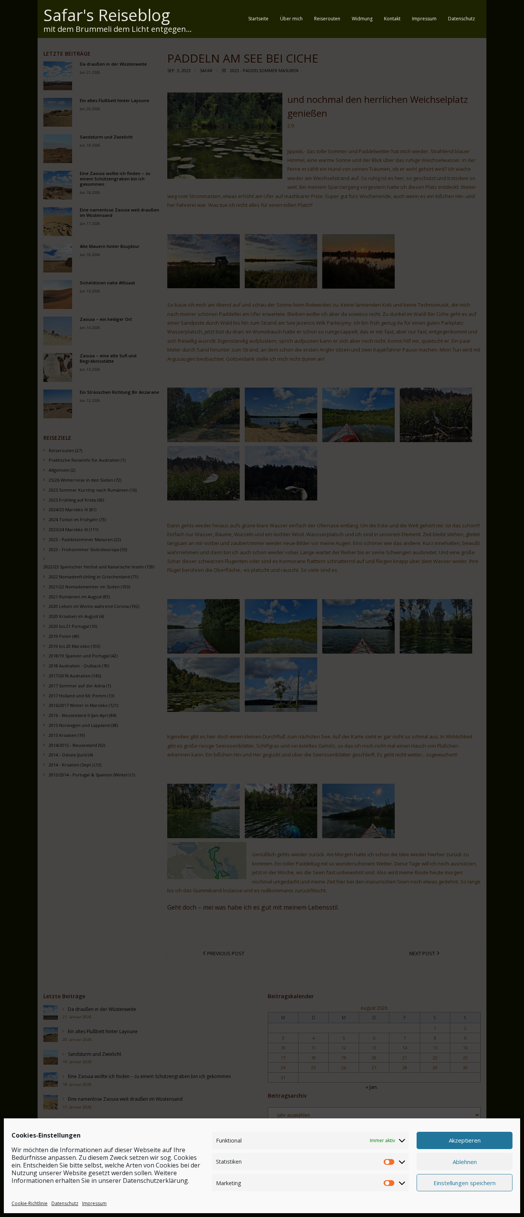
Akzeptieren (465, 1140)
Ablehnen (465, 1161)
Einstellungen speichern (464, 1182)
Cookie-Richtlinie (30, 1203)
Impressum (94, 1203)
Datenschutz (64, 1203)
